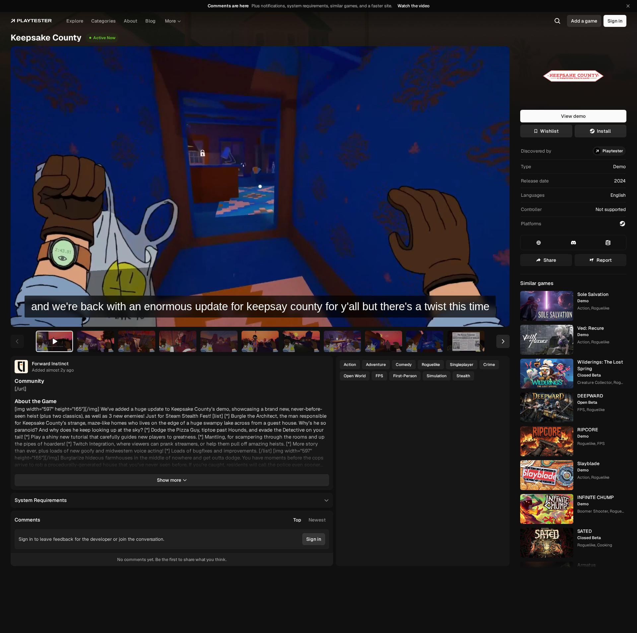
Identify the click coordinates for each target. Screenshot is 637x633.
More (170, 21)
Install (604, 131)
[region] (260, 186)
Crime (489, 364)
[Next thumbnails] (503, 341)
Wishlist (549, 131)
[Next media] (497, 186)
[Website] (539, 242)
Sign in (614, 21)
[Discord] (573, 242)
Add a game (584, 21)
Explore (74, 21)
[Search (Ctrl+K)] (557, 21)
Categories (103, 21)
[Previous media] (23, 186)
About (130, 21)
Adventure (376, 364)
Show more (169, 480)
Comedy (404, 364)
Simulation (437, 376)
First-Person (405, 376)
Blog (150, 21)
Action (350, 364)
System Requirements (41, 500)
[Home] (31, 21)
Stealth (463, 376)
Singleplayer (461, 364)
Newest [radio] (317, 520)
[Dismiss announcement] (628, 6)
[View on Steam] (622, 223)
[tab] (54, 341)
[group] (309, 520)
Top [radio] (297, 520)
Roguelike (431, 364)
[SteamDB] (608, 242)
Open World (355, 376)
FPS (379, 376)
